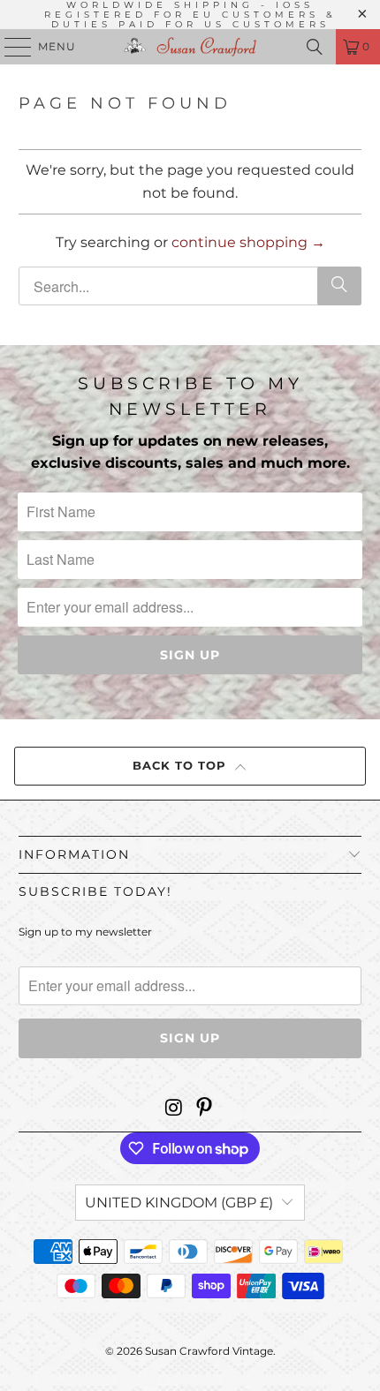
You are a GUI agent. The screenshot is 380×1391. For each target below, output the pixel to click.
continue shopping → (248, 242)
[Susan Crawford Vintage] (190, 46)
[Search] (314, 46)
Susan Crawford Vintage (209, 1350)
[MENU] (9, 46)
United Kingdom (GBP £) (179, 1202)
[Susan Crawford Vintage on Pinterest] (205, 1108)
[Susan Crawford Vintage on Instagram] (174, 1108)
